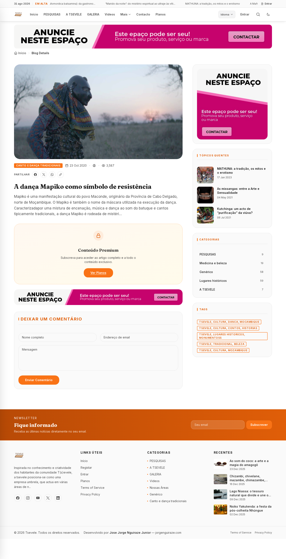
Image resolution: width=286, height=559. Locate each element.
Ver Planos (98, 272)
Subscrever (259, 424)
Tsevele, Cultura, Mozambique (223, 350)
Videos (110, 14)
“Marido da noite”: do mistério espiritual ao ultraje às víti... (135, 3)
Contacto (143, 14)
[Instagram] (28, 498)
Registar (86, 467)
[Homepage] (18, 14)
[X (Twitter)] (48, 498)
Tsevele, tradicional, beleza (221, 344)
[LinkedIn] (58, 498)
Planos (161, 14)
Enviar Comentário (39, 380)
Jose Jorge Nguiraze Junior (131, 532)
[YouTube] (38, 498)
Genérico (156, 494)
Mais (124, 14)
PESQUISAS (52, 14)
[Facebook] (18, 498)
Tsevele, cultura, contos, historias (228, 328)
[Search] (258, 14)
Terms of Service (92, 487)
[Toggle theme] (268, 14)
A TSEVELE (74, 14)
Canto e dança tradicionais (38, 165)
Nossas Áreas (159, 487)
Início (34, 14)
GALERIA (93, 14)
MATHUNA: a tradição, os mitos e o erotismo (207, 3)
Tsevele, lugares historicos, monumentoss (222, 336)
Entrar (268, 3)
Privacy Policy (90, 494)
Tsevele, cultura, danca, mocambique (229, 321)
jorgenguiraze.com (168, 532)
